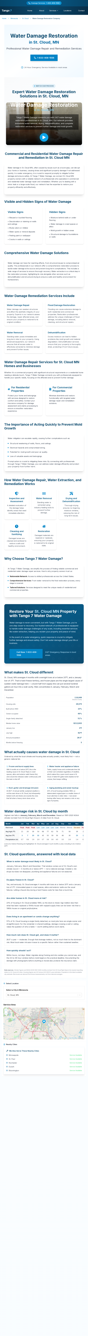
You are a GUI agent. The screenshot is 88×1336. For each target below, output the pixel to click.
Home (29, 11)
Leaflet (65, 1038)
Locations (67, 11)
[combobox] (7, 995)
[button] (44, 1021)
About (41, 11)
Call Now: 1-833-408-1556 (27, 653)
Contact (81, 11)
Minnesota (14, 18)
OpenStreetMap (73, 1038)
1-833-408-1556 (45, 58)
